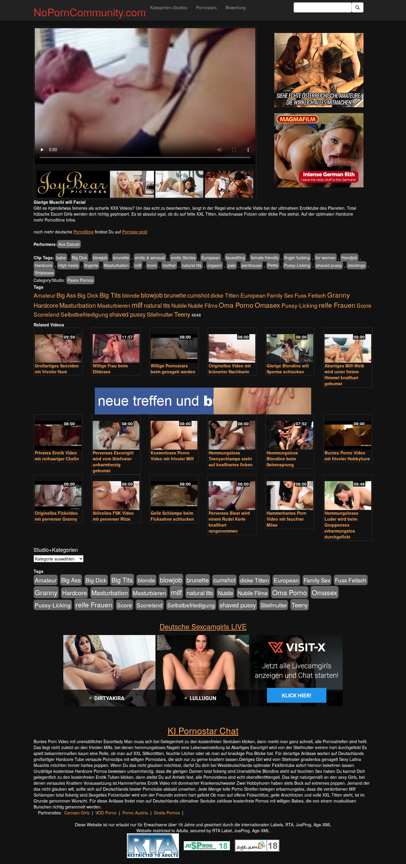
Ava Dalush (69, 244)
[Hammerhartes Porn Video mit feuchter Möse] (290, 493)
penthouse (252, 265)
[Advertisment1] (318, 70)
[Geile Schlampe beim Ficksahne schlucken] (174, 493)
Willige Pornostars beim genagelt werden (173, 369)
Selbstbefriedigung (84, 314)
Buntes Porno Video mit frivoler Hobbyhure (347, 456)
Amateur (44, 295)
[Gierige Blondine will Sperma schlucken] (290, 346)
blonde (131, 295)
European (211, 257)
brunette (121, 257)
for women (326, 257)
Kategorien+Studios (168, 7)
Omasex (267, 305)
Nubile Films (203, 305)
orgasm (214, 265)
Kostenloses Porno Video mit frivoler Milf (172, 456)
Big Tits (110, 294)
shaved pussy (329, 265)
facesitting (235, 257)
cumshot (198, 295)
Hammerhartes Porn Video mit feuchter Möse (286, 519)
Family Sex (280, 295)
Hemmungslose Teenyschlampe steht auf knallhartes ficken (231, 458)
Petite (272, 265)
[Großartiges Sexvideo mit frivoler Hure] (58, 346)
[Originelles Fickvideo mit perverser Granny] (58, 493)
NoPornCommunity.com (90, 11)
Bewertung (236, 7)
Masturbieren (113, 305)
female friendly (264, 257)
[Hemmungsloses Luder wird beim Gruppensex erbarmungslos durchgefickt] (348, 493)
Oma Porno (236, 304)
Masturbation (116, 265)
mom (152, 265)
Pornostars (206, 7)
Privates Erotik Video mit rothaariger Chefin (57, 456)
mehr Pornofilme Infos (54, 220)
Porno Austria (135, 813)
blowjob (100, 257)
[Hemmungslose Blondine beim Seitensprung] (290, 433)
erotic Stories (183, 257)
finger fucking (297, 257)
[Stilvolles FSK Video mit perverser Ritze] (116, 493)
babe (61, 257)
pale (232, 265)
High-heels (68, 265)
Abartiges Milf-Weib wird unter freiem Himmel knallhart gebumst (344, 374)
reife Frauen (337, 304)
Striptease (44, 273)
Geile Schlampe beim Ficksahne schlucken (172, 516)
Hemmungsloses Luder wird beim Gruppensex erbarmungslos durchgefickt (341, 525)
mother (169, 265)
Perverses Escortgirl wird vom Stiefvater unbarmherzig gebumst (113, 461)
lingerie (91, 265)
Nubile (179, 305)
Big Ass (66, 295)
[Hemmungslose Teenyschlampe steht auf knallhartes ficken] (232, 433)
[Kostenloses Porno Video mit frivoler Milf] (174, 433)
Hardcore (43, 265)
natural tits (192, 265)
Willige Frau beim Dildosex (110, 369)
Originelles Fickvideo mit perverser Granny (56, 516)
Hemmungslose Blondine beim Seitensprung (282, 458)
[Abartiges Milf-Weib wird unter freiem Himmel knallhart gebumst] (348, 346)
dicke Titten (224, 295)
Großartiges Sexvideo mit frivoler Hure (57, 369)
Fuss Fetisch (310, 295)
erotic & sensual (150, 257)
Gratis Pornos (167, 813)
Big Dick (79, 257)
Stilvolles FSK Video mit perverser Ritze (113, 516)
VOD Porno (106, 813)
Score (364, 305)
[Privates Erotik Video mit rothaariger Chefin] (58, 433)
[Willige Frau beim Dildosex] (116, 346)
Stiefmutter (160, 314)
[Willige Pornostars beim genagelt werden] (174, 346)
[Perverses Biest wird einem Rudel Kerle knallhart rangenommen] (232, 493)
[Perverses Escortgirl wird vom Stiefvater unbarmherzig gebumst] (116, 433)
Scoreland (46, 314)
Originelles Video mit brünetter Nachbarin (230, 369)
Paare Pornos (80, 280)
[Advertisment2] (318, 150)
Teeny (182, 313)
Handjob (349, 257)
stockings (356, 265)
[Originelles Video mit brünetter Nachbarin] (232, 346)
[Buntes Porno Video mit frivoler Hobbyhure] (348, 433)
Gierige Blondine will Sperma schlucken (288, 369)
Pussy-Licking (297, 265)
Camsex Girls (76, 813)
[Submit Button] (357, 7)
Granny (338, 294)
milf (138, 265)
